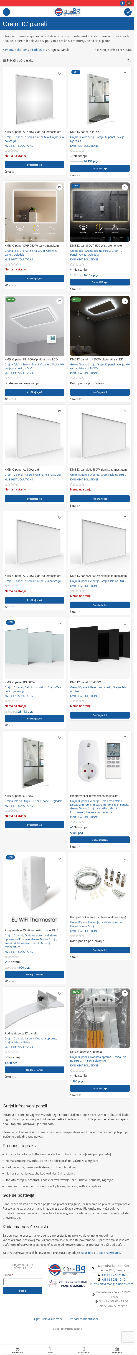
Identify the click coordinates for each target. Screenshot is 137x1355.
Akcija (120, 137)
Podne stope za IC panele (21, 1033)
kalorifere (87, 1253)
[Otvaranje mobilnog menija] (6, 12)
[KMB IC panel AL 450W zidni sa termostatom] (34, 99)
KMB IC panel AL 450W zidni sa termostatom (33, 131)
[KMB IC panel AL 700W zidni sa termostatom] (34, 543)
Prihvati (67, 1348)
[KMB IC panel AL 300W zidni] (34, 436)
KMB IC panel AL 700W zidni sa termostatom (33, 575)
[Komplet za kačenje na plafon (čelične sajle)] (100, 884)
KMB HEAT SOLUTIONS (19, 145)
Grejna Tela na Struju (82, 137)
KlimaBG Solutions (15, 50)
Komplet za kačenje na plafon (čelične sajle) (98, 917)
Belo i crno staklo (35, 687)
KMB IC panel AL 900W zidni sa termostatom (98, 575)
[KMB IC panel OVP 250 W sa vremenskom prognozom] (34, 212)
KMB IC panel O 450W (84, 131)
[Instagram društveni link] (129, 3)
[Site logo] (67, 12)
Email (7, 1275)
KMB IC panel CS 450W (85, 682)
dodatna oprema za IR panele (110, 804)
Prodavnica (37, 50)
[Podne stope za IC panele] (34, 1009)
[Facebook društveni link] (122, 3)
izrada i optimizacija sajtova (67, 1328)
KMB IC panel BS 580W (20, 682)
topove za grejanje (108, 1253)
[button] (100, 168)
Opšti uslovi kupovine (48, 1319)
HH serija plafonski (94, 1060)
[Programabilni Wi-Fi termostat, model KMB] (34, 890)
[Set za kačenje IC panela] (100, 1018)
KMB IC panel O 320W (19, 795)
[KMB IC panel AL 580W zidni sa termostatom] (100, 436)
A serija (29, 137)
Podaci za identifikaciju (85, 1319)
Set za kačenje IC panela (86, 1051)
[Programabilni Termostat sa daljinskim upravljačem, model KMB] (100, 762)
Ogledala (75, 141)
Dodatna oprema (80, 804)
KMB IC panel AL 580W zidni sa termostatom (98, 469)
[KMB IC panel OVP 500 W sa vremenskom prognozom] (100, 212)
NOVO (28, 368)
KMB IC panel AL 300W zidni (23, 469)
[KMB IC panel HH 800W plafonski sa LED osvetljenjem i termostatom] (100, 326)
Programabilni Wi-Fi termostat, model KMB (32, 930)
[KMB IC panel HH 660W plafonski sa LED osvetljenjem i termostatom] (34, 326)
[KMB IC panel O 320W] (34, 762)
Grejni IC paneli (14, 137)
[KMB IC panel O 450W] (100, 99)
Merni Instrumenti (28, 943)
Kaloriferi (102, 808)
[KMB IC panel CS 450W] (100, 649)
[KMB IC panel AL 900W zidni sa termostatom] (100, 543)
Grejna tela (42, 137)
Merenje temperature (99, 812)
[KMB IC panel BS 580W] (34, 649)
